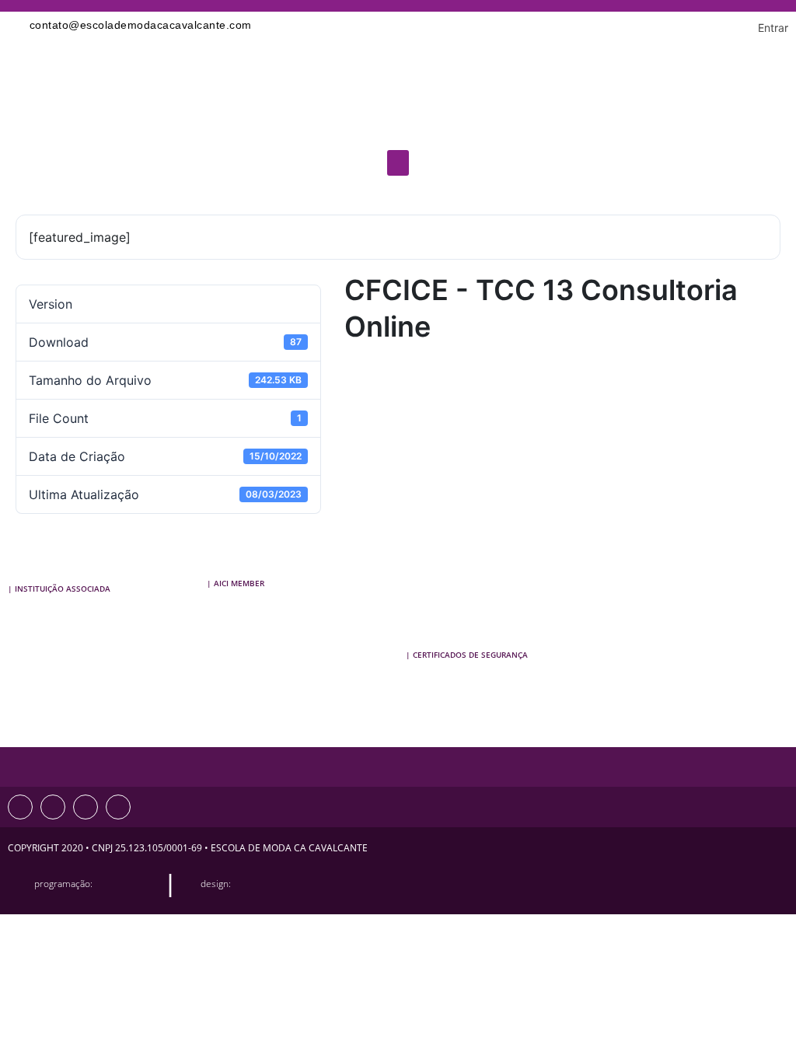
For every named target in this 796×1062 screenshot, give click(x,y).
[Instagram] (20, 807)
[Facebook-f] (52, 807)
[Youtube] (85, 807)
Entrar (773, 27)
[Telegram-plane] (118, 807)
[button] (398, 163)
